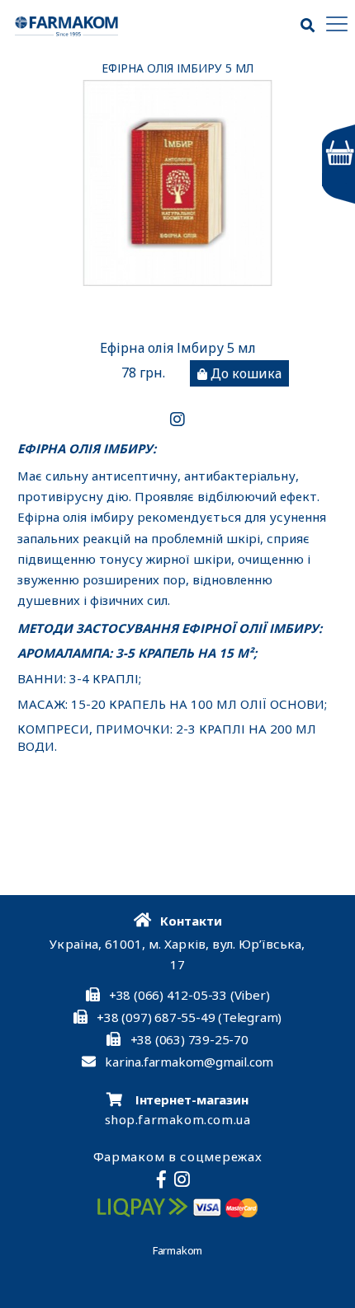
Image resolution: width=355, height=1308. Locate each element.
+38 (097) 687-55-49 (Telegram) (189, 1017)
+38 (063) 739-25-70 (189, 1039)
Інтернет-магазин (190, 1099)
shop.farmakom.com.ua (178, 1119)
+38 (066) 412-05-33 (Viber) (189, 995)
